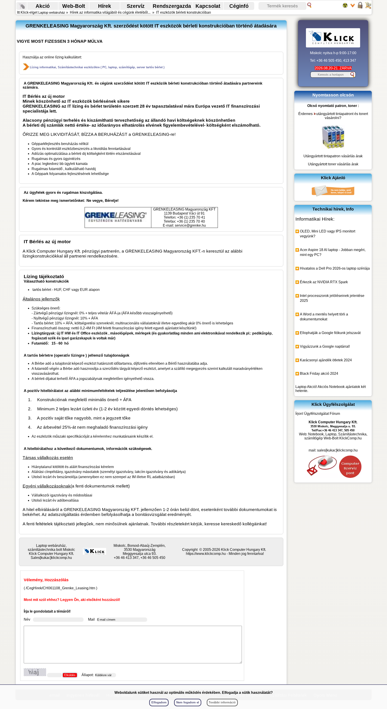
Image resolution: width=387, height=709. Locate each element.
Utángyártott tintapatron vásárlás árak (333, 156)
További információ (222, 702)
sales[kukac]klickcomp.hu (337, 450)
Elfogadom (159, 702)
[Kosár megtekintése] (368, 7)
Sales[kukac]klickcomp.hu (51, 558)
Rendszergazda (172, 6)
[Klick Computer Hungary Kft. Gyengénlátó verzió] (346, 7)
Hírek (104, 6)
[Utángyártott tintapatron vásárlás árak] (333, 148)
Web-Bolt (73, 6)
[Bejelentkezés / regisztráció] (361, 7)
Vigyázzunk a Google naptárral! (325, 346)
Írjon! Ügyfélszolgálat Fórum (317, 413)
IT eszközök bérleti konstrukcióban (183, 12)
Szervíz (136, 6)
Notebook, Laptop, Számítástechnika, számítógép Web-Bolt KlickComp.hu (335, 436)
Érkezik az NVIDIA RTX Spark (324, 282)
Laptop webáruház (51, 12)
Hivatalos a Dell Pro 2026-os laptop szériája (335, 268)
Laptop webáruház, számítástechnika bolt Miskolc (51, 547)
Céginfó (239, 6)
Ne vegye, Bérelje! (102, 200)
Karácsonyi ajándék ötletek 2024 (326, 360)
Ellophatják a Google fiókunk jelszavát (330, 333)
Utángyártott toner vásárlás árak (333, 164)
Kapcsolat (208, 6)
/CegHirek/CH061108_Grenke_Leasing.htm (60, 588)
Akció (43, 6)
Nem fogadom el (187, 702)
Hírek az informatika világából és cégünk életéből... (110, 12)
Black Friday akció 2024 (319, 373)
